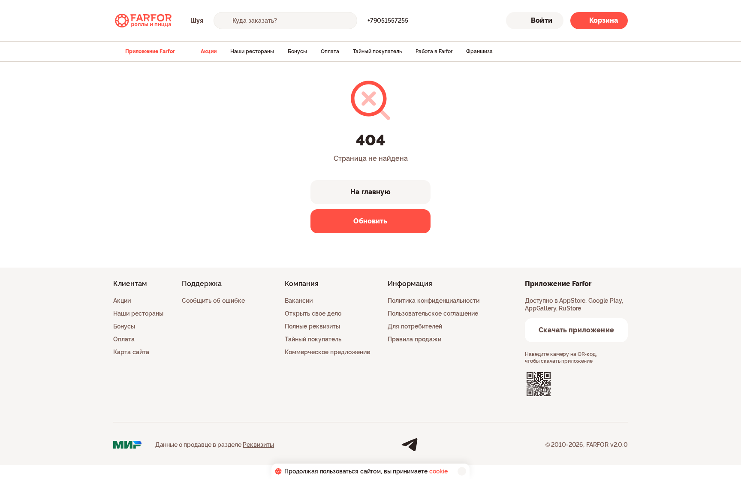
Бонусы (297, 51)
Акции (209, 51)
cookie (438, 471)
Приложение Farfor (150, 51)
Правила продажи (414, 339)
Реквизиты (258, 444)
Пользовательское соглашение (433, 313)
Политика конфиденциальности (433, 300)
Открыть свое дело (313, 313)
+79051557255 (387, 20)
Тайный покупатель (377, 51)
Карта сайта (131, 352)
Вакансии (299, 300)
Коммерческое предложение (327, 352)
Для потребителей (415, 326)
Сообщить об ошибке (213, 300)
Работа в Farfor (434, 51)
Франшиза (479, 51)
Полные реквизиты (312, 326)
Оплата (330, 51)
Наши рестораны (252, 51)
